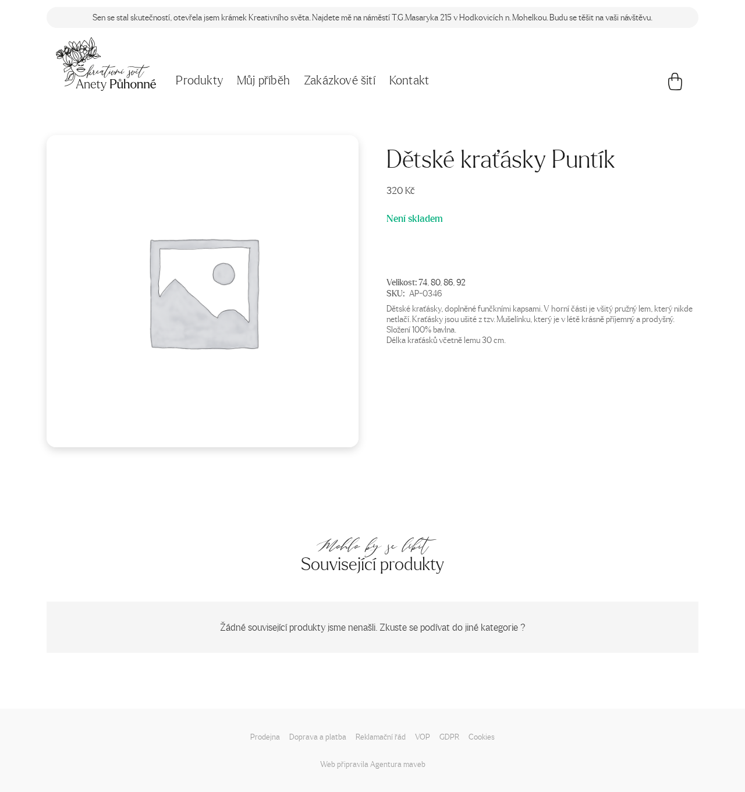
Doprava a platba (317, 736)
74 (422, 282)
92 (461, 282)
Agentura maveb (397, 764)
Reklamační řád (381, 736)
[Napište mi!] (106, 64)
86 (448, 282)
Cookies (482, 736)
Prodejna (265, 736)
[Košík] (675, 84)
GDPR (449, 736)
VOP (422, 736)
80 (435, 282)
